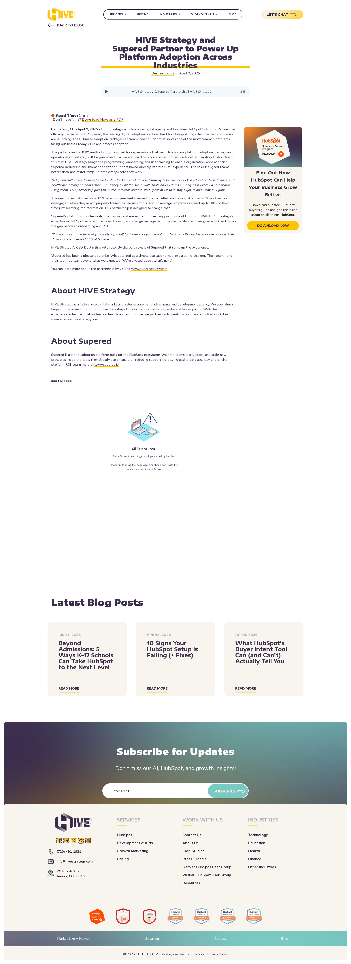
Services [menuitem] (116, 14)
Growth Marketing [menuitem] (132, 850)
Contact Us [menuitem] (191, 834)
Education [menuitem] (256, 842)
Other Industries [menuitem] (262, 867)
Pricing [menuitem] (142, 14)
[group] (175, 91)
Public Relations (175, 34)
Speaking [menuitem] (152, 938)
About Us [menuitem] (190, 842)
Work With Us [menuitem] (202, 14)
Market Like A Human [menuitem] (73, 938)
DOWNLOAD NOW (273, 226)
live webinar (131, 157)
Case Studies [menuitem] (193, 850)
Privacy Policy (217, 954)
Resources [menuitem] (191, 883)
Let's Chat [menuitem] (277, 14)
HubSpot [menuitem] (124, 834)
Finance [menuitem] (254, 859)
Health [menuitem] (254, 850)
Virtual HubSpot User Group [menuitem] (206, 875)
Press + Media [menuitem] (194, 859)
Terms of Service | (192, 954)
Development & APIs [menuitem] (135, 842)
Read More (68, 688)
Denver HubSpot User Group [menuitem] (206, 867)
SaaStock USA (209, 157)
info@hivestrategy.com (75, 861)
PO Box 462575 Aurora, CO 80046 (71, 873)
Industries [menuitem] (168, 14)
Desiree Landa (162, 73)
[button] (106, 91)
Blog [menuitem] (232, 14)
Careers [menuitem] (220, 938)
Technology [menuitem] (258, 834)
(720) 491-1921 (69, 851)
